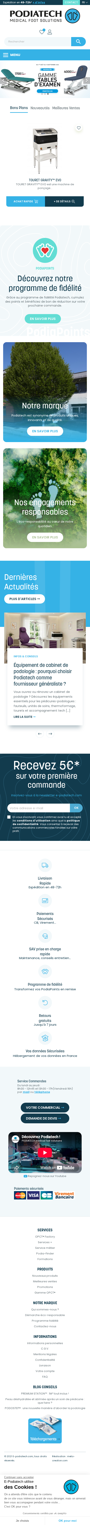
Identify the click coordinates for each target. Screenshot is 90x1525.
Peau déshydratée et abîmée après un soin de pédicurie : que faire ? (45, 1401)
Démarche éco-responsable (45, 1315)
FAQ (45, 1377)
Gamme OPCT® (45, 1293)
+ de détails (62, 201)
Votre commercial (43, 1107)
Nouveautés (40, 108)
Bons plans (19, 108)
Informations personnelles (45, 1343)
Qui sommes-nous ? (45, 1309)
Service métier (45, 1248)
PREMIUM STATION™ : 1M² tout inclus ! (45, 1394)
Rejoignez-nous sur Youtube (47, 1176)
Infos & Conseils (26, 656)
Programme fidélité (45, 1321)
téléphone (42, 1092)
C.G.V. (45, 1349)
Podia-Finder (45, 1253)
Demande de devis (42, 1118)
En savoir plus (43, 319)
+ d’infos (39, 2)
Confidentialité (45, 1360)
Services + (45, 1242)
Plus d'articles (23, 599)
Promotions (45, 1287)
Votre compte (45, 1371)
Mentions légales (45, 1354)
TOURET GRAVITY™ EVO (45, 180)
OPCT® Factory (45, 1237)
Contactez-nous (45, 1326)
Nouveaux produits (45, 1276)
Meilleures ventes (66, 108)
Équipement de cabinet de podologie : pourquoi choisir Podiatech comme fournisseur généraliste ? (43, 675)
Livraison (45, 1365)
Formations (45, 1259)
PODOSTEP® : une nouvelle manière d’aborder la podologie (45, 1408)
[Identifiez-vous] (50, 32)
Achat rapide (23, 201)
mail (26, 1092)
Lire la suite (23, 717)
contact (71, 2)
